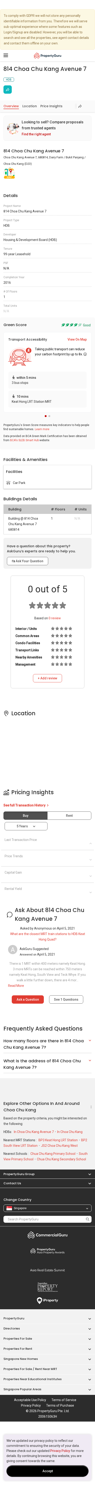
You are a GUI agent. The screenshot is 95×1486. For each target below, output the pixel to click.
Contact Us (12, 1183)
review (55, 618)
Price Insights (51, 106)
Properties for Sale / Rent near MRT (30, 1369)
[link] (47, 128)
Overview (11, 106)
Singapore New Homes (20, 1359)
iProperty (47, 1300)
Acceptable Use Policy (30, 1400)
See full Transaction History (24, 805)
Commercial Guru (47, 1234)
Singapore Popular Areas (22, 1389)
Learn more (42, 429)
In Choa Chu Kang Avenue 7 (34, 1132)
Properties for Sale (17, 1338)
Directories (11, 1328)
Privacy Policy (60, 1451)
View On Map (77, 339)
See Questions (66, 999)
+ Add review (47, 678)
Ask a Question (28, 999)
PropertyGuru (13, 1318)
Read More (16, 986)
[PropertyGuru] (47, 55)
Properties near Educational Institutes (32, 1379)
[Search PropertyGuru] (88, 1219)
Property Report (47, 1287)
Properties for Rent (17, 1349)
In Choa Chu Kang (70, 1132)
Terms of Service (63, 1400)
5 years (22, 826)
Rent (69, 815)
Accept (47, 1471)
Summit (47, 1270)
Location (29, 106)
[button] (46, 416)
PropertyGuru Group (19, 1174)
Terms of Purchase (60, 1405)
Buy (25, 815)
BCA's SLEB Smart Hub (24, 440)
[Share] (7, 89)
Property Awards (47, 1251)
